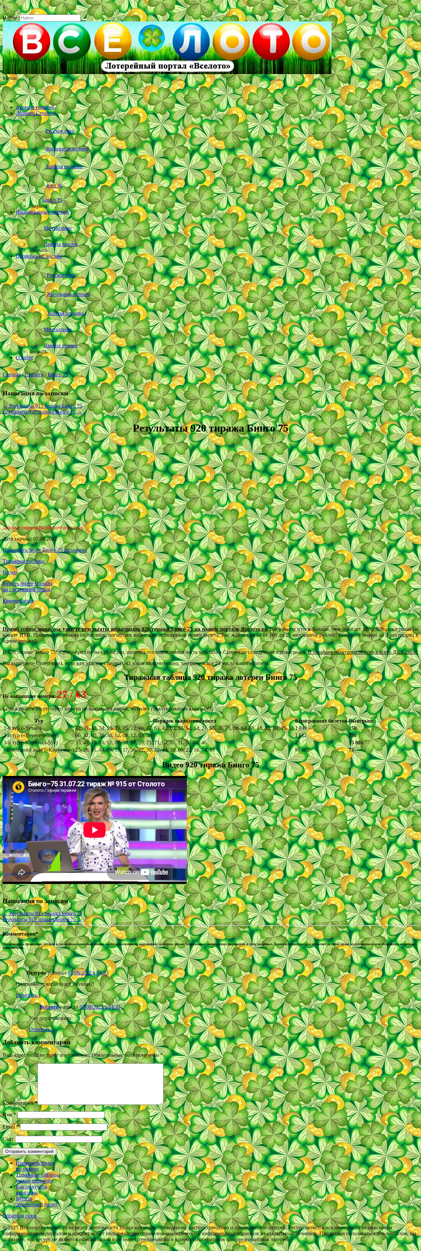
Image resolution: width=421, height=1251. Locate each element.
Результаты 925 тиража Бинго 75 (42, 411)
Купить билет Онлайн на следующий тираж (27, 586)
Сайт (8, 1139)
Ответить (28, 995)
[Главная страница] (25, 101)
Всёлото (49, 1007)
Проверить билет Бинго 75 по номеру (45, 550)
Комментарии (18, 600)
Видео (10, 572)
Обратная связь (20, 1215)
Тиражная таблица (23, 561)
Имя (9, 1114)
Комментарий (20, 1103)
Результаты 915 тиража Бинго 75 (42, 406)
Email (11, 1127)
